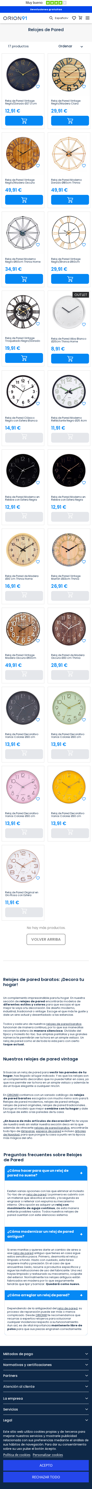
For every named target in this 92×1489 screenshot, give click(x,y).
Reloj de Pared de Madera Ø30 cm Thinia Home (22, 578)
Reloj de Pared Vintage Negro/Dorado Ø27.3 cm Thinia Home (21, 102)
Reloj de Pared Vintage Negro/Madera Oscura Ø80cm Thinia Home (20, 181)
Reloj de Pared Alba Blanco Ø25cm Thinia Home (68, 340)
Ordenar (71, 46)
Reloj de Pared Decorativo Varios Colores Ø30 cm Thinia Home (21, 736)
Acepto (46, 1465)
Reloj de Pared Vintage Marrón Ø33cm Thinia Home (65, 578)
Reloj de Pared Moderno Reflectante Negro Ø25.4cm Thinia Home (69, 419)
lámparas (28, 1131)
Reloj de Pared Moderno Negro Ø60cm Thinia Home (22, 261)
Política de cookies (16, 1455)
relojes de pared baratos (64, 1024)
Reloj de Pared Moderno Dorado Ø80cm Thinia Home (66, 181)
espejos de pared (48, 1131)
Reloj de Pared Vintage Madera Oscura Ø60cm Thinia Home (20, 657)
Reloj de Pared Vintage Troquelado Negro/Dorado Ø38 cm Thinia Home (22, 340)
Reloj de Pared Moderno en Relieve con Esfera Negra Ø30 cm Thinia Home (22, 498)
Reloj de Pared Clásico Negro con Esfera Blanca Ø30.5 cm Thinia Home (21, 419)
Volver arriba (46, 939)
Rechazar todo (46, 1477)
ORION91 (13, 1095)
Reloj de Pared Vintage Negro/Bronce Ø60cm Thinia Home (65, 261)
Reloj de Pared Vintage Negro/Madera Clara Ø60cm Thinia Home (65, 102)
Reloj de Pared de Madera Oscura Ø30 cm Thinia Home (68, 657)
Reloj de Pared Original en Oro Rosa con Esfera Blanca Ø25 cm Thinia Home (21, 894)
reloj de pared (36, 1194)
